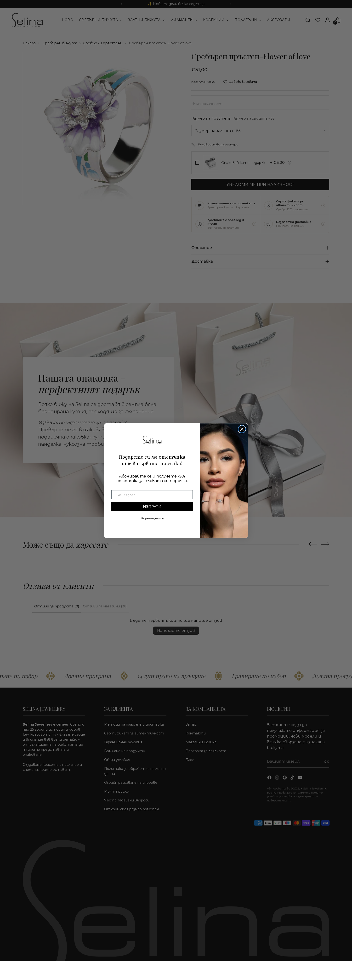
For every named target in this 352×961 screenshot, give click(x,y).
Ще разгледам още (152, 518)
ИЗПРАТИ (152, 506)
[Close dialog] (241, 429)
